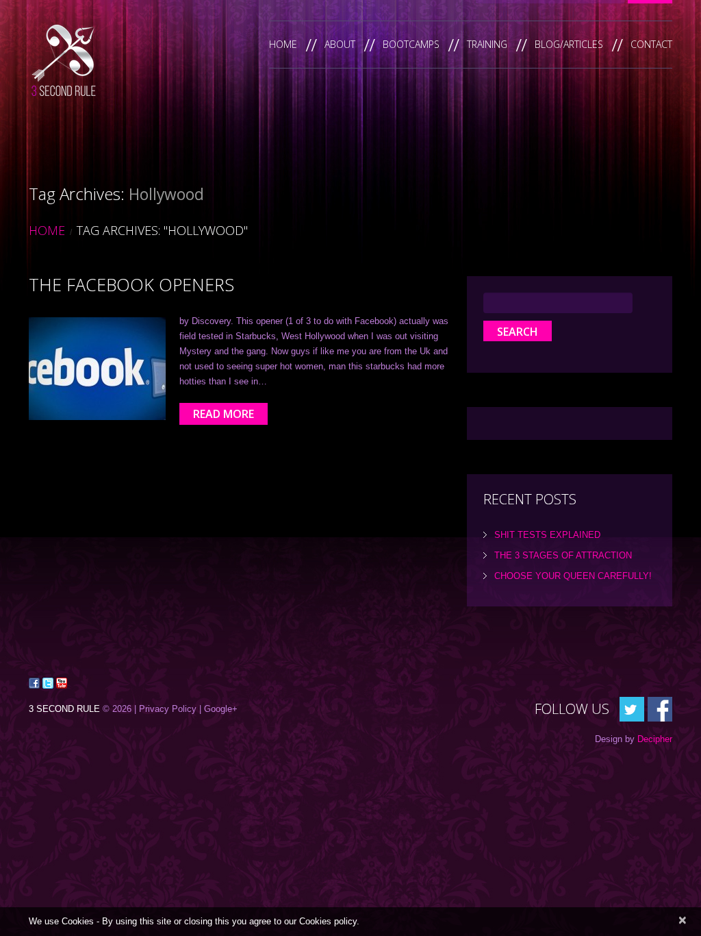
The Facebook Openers (131, 284)
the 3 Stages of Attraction (563, 555)
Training (487, 44)
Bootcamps (411, 44)
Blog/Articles (569, 44)
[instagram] (660, 708)
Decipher (654, 739)
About (339, 44)
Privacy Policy (167, 709)
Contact (651, 44)
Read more (223, 413)
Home (283, 44)
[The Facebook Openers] (97, 368)
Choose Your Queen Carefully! (573, 576)
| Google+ (218, 709)
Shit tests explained (547, 535)
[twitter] (632, 708)
